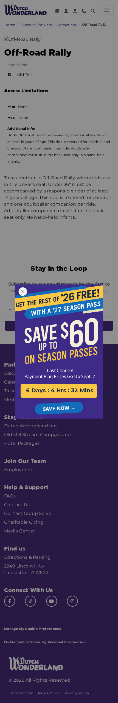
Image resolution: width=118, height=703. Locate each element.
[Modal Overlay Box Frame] (59, 351)
